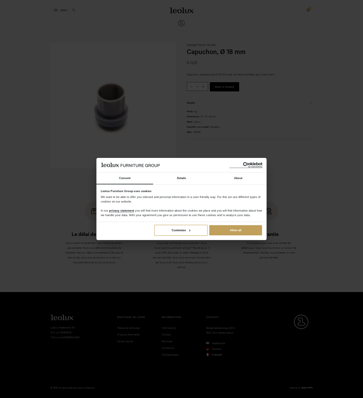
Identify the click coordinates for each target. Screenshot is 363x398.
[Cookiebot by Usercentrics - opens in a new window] (245, 165)
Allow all (235, 230)
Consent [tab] (124, 178)
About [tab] (238, 178)
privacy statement (121, 210)
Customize (179, 230)
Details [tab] (181, 178)
